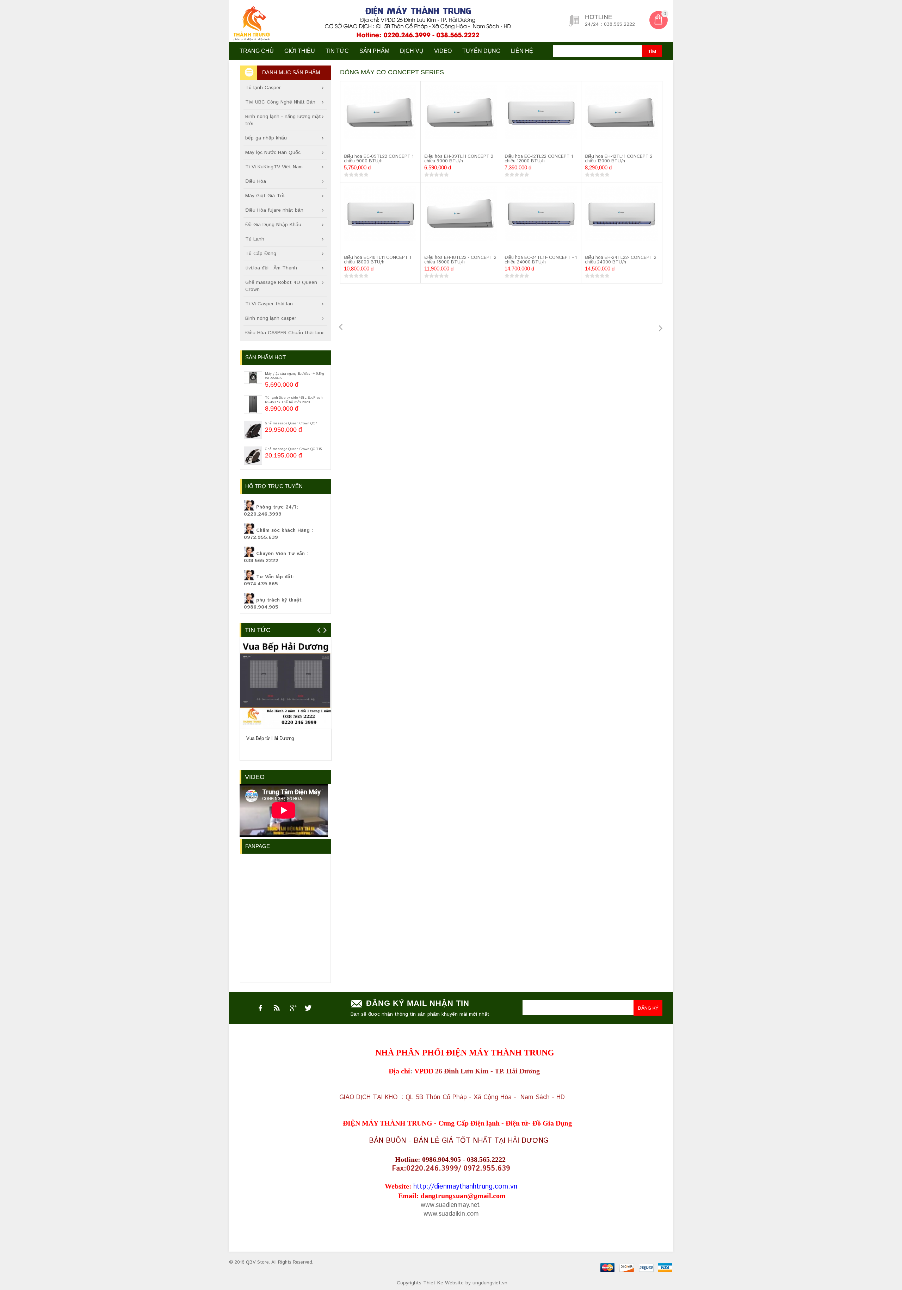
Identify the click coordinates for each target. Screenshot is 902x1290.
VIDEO (443, 51)
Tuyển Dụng (481, 51)
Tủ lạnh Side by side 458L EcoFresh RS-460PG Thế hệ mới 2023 (294, 400)
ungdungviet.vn (489, 1282)
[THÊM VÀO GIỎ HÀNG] (351, 146)
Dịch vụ (412, 51)
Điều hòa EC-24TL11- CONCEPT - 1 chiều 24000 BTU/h (541, 260)
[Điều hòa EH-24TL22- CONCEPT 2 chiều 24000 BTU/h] (621, 215)
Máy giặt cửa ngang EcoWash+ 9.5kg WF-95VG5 (294, 376)
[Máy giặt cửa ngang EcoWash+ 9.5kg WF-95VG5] (253, 377)
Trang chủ (257, 51)
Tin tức (337, 51)
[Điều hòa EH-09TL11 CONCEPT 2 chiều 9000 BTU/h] (461, 113)
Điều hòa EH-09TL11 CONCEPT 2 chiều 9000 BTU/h (458, 158)
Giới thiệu (299, 51)
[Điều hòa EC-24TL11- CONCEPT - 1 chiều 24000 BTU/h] (541, 214)
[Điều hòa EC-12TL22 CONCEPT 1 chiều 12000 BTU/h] (541, 113)
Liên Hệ (522, 51)
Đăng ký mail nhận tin (417, 1003)
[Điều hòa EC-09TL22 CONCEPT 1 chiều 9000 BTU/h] (380, 113)
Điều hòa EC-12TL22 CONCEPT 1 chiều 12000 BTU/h (539, 158)
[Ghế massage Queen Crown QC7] (253, 430)
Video (255, 776)
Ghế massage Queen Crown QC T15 (293, 449)
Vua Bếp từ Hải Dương (270, 738)
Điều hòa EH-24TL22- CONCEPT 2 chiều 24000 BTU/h (620, 260)
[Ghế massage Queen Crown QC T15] (253, 456)
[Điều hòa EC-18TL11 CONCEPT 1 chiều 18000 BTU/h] (380, 214)
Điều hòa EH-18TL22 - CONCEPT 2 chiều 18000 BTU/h (460, 260)
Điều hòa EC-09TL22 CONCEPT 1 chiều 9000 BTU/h (379, 158)
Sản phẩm (374, 51)
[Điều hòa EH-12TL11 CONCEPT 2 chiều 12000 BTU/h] (621, 114)
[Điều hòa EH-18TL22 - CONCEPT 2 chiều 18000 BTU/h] (461, 214)
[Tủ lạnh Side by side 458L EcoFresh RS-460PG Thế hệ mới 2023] (253, 404)
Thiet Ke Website (443, 1282)
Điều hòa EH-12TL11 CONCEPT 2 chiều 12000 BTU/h (619, 158)
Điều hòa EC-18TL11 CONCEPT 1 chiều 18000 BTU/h (377, 260)
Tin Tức (258, 630)
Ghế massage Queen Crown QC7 (291, 423)
